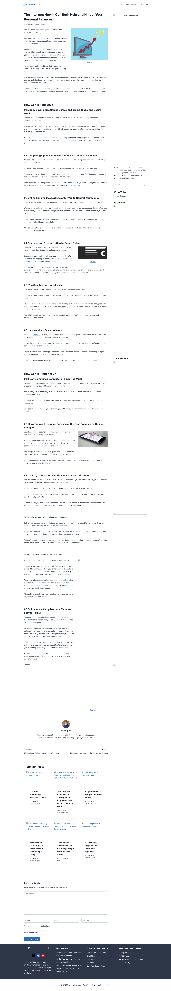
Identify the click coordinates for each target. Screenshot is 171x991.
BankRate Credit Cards (96, 966)
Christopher (29, 24)
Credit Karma (92, 956)
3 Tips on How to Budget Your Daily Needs (93, 794)
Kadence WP (105, 985)
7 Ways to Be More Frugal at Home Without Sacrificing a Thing (37, 849)
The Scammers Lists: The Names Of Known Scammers (69, 954)
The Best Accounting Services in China (38, 794)
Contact (134, 4)
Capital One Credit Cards (97, 953)
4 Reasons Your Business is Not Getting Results (89, 751)
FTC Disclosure (124, 956)
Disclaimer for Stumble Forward (130, 959)
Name (28, 920)
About (126, 4)
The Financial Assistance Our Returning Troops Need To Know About (65, 849)
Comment (29, 894)
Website (85, 920)
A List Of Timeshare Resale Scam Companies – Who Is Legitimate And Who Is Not (69, 968)
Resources (144, 4)
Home (120, 4)
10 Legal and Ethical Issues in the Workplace (41, 751)
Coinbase (91, 959)
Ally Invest (91, 963)
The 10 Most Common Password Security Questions (68, 960)
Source (89, 62)
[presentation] (38, 779)
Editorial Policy (124, 963)
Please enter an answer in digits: (37, 926)
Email (56, 920)
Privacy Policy (123, 953)
